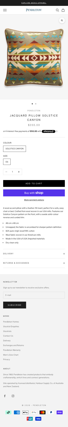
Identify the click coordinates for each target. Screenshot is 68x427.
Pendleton (34, 111)
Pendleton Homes (11, 321)
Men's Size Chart (10, 355)
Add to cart (34, 183)
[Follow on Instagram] (13, 396)
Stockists (7, 331)
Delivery (7, 340)
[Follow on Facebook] (4, 396)
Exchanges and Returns (13, 345)
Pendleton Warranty (12, 350)
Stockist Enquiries (11, 326)
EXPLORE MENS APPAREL (34, 3)
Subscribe (15, 305)
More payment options (34, 200)
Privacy (6, 359)
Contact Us (8, 336)
